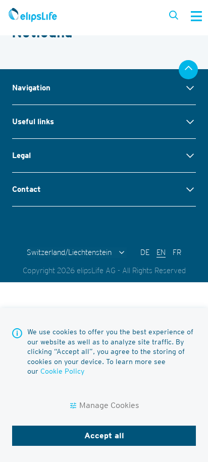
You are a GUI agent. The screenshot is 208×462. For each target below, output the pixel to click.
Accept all (104, 435)
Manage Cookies (109, 405)
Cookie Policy (62, 371)
